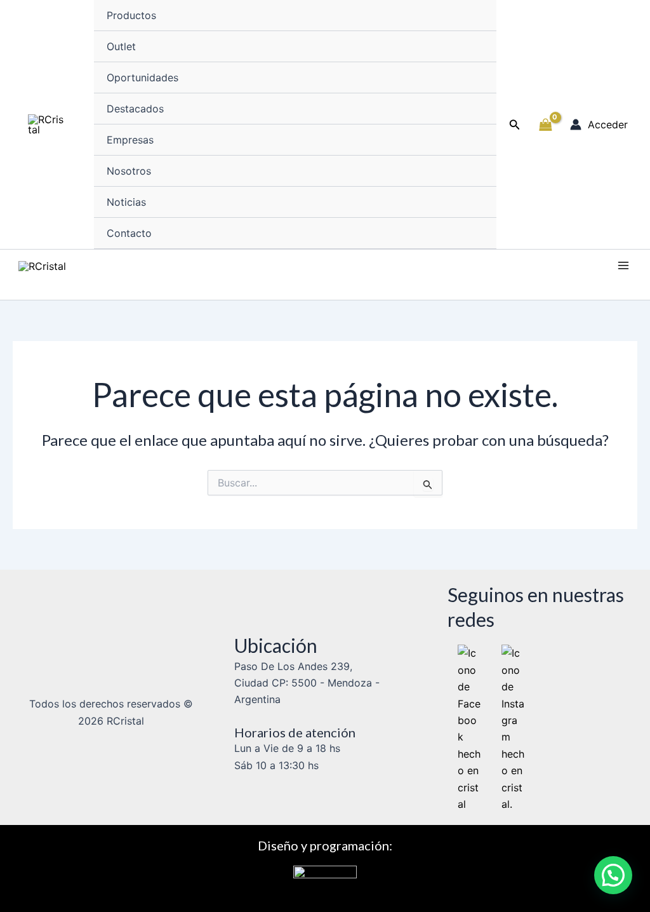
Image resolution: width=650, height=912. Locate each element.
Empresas (130, 139)
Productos (131, 15)
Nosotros (129, 170)
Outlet (121, 46)
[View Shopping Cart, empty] (545, 124)
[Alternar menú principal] (623, 265)
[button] (515, 125)
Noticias (126, 202)
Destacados (135, 108)
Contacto (129, 233)
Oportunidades (142, 77)
